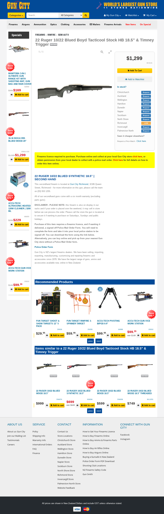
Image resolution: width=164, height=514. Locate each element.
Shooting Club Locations (94, 465)
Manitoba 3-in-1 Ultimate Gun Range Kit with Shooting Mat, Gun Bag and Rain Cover (19, 78)
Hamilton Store (64, 453)
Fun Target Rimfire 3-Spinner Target (79, 322)
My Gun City (112, 15)
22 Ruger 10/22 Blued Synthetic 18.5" (78, 392)
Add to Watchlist (135, 79)
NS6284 (89, 399)
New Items (131, 24)
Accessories (80, 24)
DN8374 (59, 399)
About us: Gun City (16, 431)
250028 (59, 329)
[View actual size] (102, 52)
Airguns (26, 24)
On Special (145, 24)
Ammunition (40, 24)
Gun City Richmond (79, 184)
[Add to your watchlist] (11, 94)
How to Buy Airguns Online (95, 452)
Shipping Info (39, 435)
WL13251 (150, 399)
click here (137, 156)
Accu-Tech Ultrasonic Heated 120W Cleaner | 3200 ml (19, 207)
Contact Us (62, 431)
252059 (90, 329)
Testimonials (13, 440)
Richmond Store (65, 474)
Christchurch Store (66, 440)
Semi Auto (63, 35)
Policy (35, 431)
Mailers (96, 24)
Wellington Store (65, 448)
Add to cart (22, 94)
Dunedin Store (64, 457)
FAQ (35, 448)
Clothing (65, 24)
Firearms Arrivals (112, 24)
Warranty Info (39, 440)
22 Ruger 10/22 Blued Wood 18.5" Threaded (139, 392)
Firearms (13, 24)
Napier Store (63, 461)
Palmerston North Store (68, 483)
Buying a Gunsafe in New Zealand (98, 456)
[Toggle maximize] (110, 52)
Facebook (125, 434)
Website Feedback (66, 487)
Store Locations (64, 435)
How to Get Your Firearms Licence (99, 431)
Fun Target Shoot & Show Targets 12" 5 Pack (47, 323)
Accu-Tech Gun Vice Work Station (19, 269)
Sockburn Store (64, 466)
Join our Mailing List (16, 435)
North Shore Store (66, 470)
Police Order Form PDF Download (99, 461)
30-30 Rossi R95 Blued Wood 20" (17, 139)
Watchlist (132, 15)
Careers (11, 444)
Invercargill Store (65, 479)
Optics (53, 24)
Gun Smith (88, 474)
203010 (150, 329)
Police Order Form (44, 247)
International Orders (42, 444)
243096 (120, 329)
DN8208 (120, 399)
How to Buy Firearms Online (96, 435)
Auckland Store (64, 444)
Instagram (125, 439)
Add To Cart (135, 70)
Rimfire (51, 35)
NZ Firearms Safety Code (94, 469)
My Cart (150, 15)
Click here (141, 141)
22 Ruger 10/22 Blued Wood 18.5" (48, 392)
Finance (36, 453)
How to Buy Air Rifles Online (96, 448)
